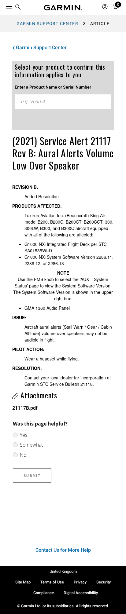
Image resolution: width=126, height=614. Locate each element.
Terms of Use (52, 582)
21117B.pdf (25, 408)
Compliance (43, 592)
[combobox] (63, 101)
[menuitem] (18, 8)
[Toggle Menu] (3, 6)
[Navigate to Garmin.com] (63, 7)
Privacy (80, 582)
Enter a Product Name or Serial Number (53, 87)
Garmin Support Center (47, 23)
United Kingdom (63, 571)
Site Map (23, 582)
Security (103, 582)
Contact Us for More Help (63, 550)
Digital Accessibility (81, 592)
